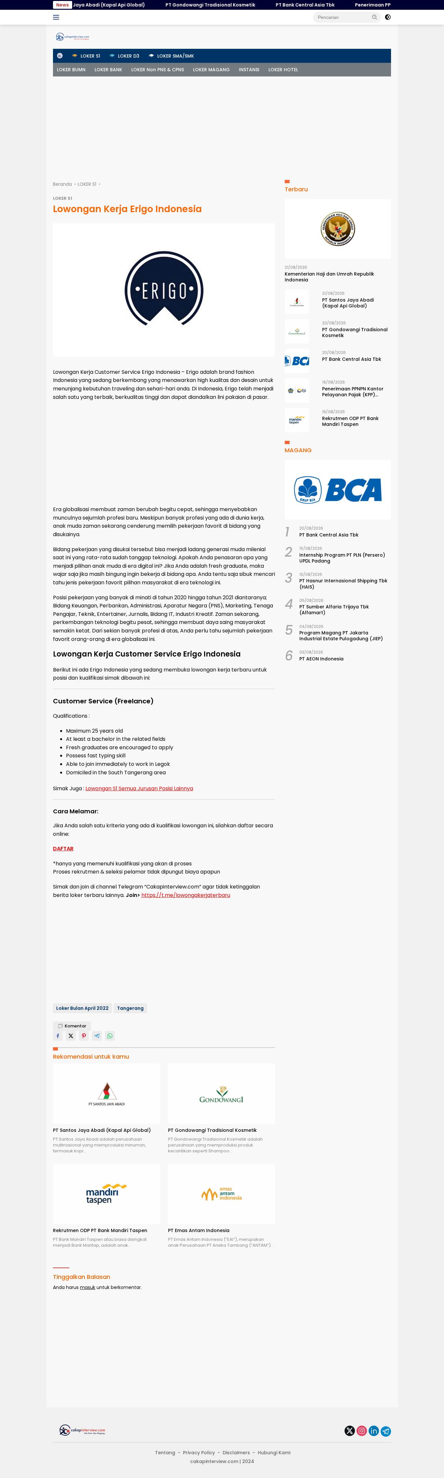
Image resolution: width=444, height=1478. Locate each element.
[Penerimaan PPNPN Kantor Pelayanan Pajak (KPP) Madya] (297, 390)
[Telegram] (386, 1431)
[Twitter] (350, 1431)
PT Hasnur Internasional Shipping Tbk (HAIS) (343, 584)
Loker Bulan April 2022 (82, 1008)
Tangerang (130, 1008)
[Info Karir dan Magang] (72, 36)
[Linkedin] (374, 1431)
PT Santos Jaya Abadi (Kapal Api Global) (75, 5)
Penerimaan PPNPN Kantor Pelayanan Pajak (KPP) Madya (353, 392)
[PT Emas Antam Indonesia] (221, 1194)
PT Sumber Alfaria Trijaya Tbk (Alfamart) (334, 610)
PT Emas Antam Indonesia (198, 1230)
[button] (374, 17)
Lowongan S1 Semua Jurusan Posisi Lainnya (139, 788)
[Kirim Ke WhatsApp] (110, 1036)
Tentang (165, 1452)
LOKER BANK (108, 69)
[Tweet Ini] (71, 1036)
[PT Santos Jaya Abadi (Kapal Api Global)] (106, 1094)
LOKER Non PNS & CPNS (157, 69)
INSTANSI (249, 69)
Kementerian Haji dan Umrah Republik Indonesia (329, 277)
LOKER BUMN (71, 69)
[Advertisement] (222, 125)
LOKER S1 (62, 198)
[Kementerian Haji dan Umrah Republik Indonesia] (338, 229)
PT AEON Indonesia (321, 659)
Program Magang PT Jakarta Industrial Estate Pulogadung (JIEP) (341, 636)
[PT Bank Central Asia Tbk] (297, 361)
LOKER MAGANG (211, 69)
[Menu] (57, 17)
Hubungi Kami (274, 1452)
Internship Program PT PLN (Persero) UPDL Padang (342, 558)
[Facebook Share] (58, 1036)
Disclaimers (236, 1452)
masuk (87, 1287)
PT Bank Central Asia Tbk (284, 5)
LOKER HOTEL (283, 69)
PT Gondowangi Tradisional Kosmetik (189, 5)
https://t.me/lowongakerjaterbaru (185, 895)
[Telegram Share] (97, 1036)
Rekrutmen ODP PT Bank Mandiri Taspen (100, 1230)
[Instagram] (362, 1431)
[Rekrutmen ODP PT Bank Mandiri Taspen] (106, 1194)
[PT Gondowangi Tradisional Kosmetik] (221, 1094)
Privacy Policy (199, 1452)
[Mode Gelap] (388, 17)
